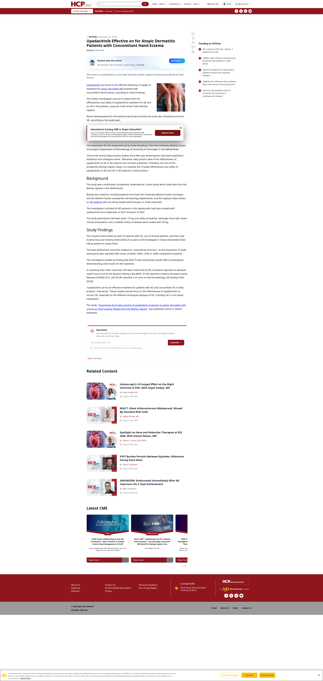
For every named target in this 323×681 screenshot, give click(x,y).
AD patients (96, 202)
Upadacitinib (93, 84)
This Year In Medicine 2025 (124, 11)
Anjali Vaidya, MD (130, 392)
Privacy (108, 591)
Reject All (249, 675)
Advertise (75, 588)
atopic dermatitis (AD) (112, 88)
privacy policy (137, 348)
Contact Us (110, 585)
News (155, 4)
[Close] (319, 675)
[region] (161, 675)
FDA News (108, 11)
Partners (187, 4)
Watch (162, 4)
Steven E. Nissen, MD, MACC (135, 440)
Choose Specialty (80, 11)
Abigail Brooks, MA (131, 416)
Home (214, 608)
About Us (75, 585)
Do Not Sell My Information (118, 588)
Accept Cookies (267, 675)
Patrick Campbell (130, 464)
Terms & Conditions (148, 585)
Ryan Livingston (129, 488)
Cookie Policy (25, 678)
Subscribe (174, 342)
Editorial (75, 591)
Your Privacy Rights (148, 588)
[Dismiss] (180, 128)
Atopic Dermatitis (95, 358)
